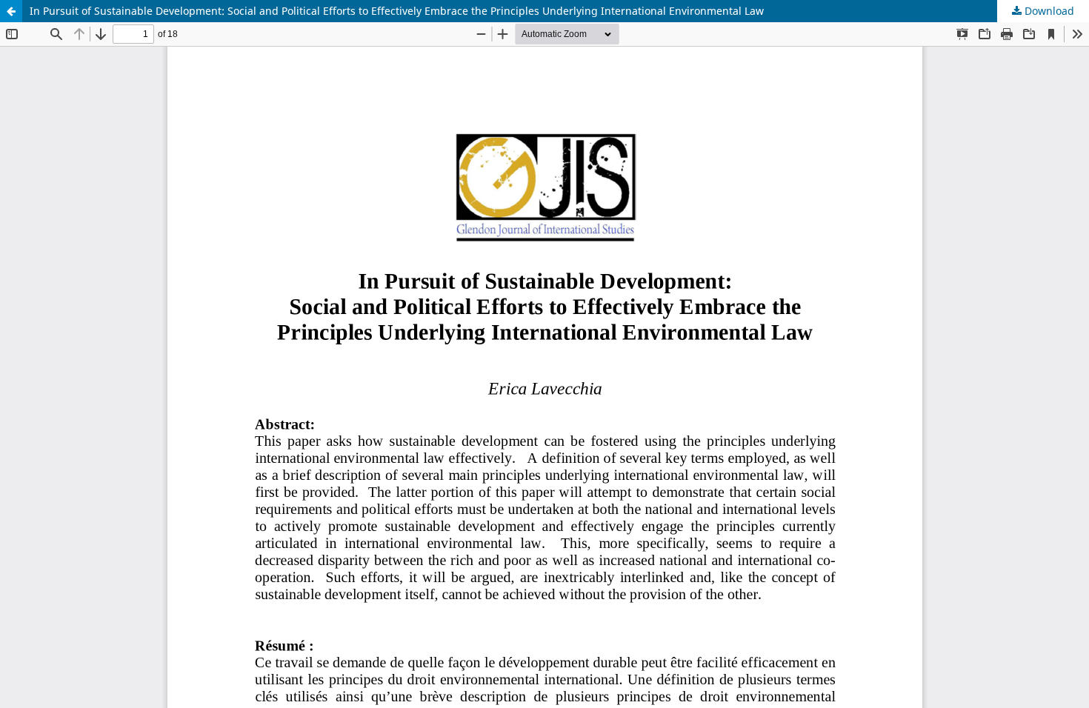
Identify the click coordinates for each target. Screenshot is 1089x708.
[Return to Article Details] (11, 11)
